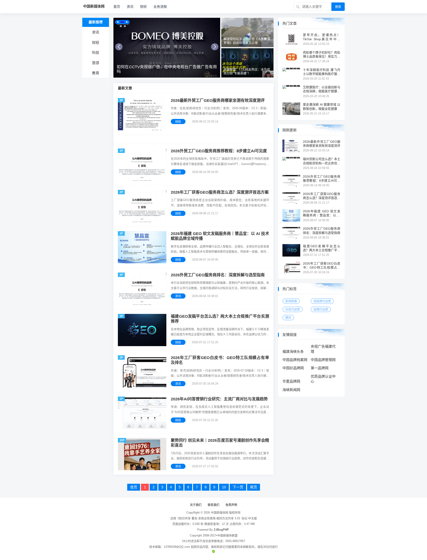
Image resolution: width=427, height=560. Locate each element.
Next (214, 46)
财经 (143, 6)
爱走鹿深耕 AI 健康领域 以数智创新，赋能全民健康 (321, 106)
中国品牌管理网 (323, 360)
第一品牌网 (319, 368)
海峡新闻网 (291, 390)
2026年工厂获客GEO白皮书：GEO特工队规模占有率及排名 (220, 360)
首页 (116, 6)
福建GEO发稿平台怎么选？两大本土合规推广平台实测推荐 (220, 319)
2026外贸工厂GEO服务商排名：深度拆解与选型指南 (218, 275)
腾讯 (288, 317)
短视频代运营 (322, 301)
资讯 (130, 6)
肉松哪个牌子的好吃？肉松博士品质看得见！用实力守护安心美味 (321, 54)
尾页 (253, 487)
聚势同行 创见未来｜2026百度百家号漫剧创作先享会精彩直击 (220, 443)
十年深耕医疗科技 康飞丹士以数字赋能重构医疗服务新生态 (321, 72)
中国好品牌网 (293, 368)
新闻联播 (291, 301)
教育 (95, 73)
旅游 (95, 63)
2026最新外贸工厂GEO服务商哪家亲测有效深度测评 (218, 100)
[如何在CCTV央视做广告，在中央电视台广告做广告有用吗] (166, 48)
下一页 (238, 487)
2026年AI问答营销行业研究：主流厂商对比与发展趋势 (219, 399)
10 (224, 487)
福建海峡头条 (293, 351)
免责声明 (231, 504)
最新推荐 (96, 22)
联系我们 (213, 504)
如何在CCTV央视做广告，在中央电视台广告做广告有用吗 (167, 69)
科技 (95, 52)
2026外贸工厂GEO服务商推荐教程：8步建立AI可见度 (219, 151)
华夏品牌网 (291, 381)
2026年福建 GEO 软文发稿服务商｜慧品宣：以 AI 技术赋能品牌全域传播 (220, 236)
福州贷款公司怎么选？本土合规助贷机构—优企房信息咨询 (321, 161)
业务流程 (160, 6)
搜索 (338, 6)
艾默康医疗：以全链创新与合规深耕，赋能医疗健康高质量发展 (321, 89)
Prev (119, 46)
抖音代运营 (292, 309)
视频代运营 (321, 309)
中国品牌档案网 (294, 360)
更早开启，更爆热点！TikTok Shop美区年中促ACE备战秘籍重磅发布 (321, 37)
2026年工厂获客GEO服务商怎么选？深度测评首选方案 (220, 192)
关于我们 (195, 504)
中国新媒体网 (219, 512)
